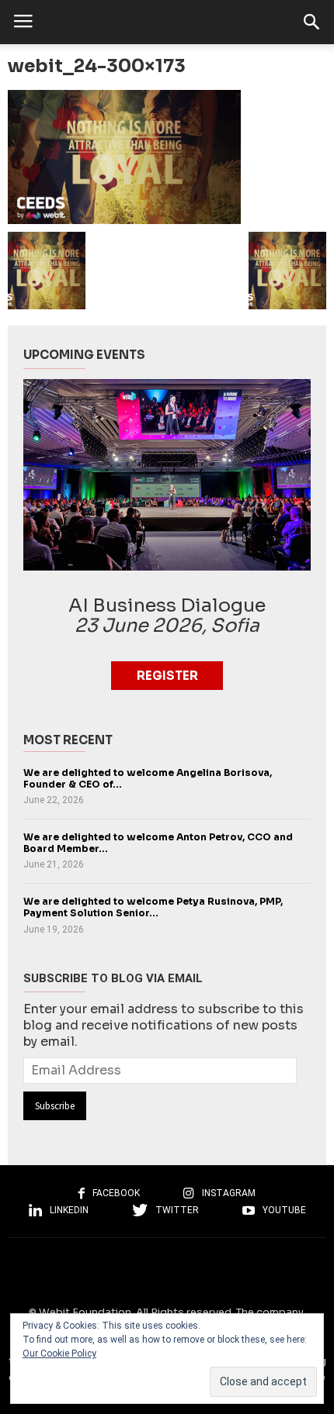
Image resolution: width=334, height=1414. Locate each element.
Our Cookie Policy (59, 1353)
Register (167, 675)
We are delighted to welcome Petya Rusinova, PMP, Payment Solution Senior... (153, 907)
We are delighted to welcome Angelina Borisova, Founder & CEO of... (147, 779)
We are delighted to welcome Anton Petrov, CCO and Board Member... (158, 843)
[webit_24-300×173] (167, 157)
